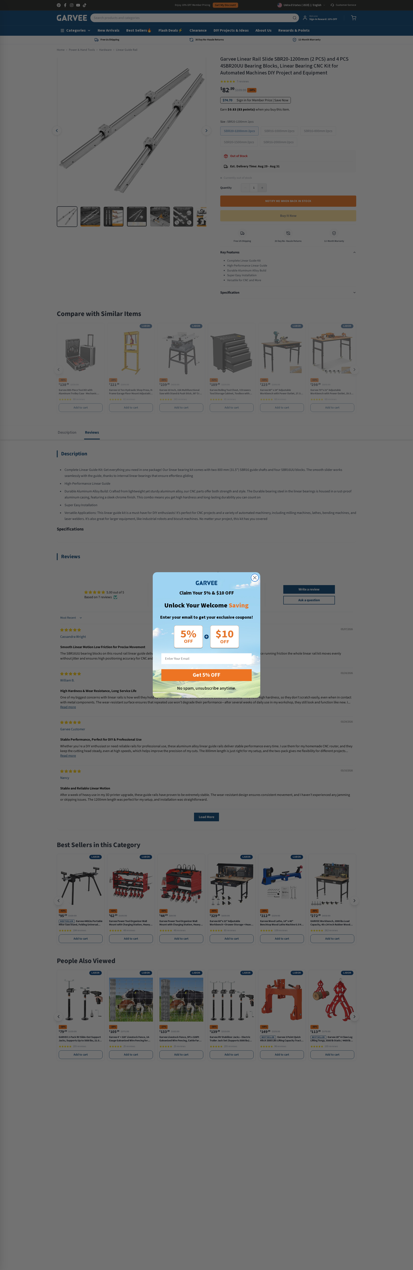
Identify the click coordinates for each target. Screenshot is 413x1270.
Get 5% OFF (206, 675)
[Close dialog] (255, 577)
